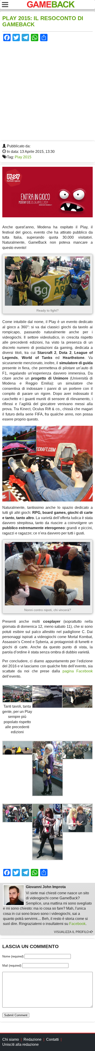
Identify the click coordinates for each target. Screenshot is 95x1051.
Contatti (52, 1039)
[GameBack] (51, 6)
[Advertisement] (47, 92)
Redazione (33, 1039)
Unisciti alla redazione (20, 1044)
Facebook (77, 924)
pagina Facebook (77, 671)
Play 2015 (23, 157)
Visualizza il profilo (72, 932)
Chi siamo (10, 1039)
